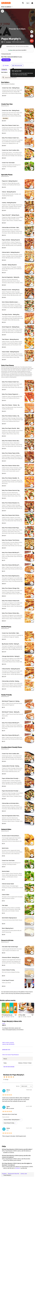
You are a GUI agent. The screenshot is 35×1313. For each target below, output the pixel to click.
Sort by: (18, 1086)
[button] (7, 7)
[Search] (23, 3)
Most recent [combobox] (24, 1086)
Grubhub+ (17, 1168)
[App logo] (6, 3)
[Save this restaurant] (31, 36)
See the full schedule (9, 1066)
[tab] (4, 72)
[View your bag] (32, 3)
